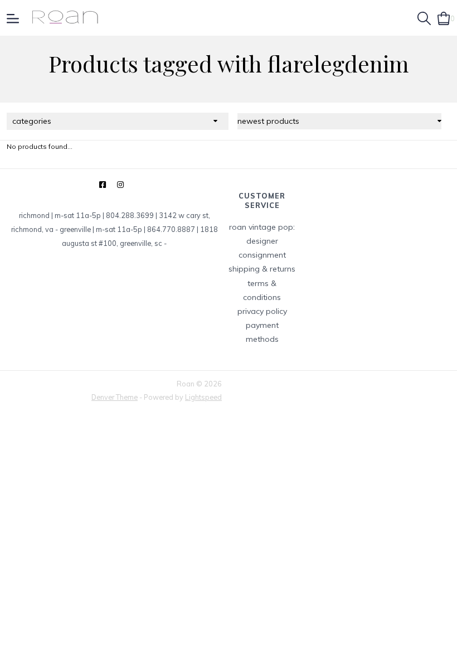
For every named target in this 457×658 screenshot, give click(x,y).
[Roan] (65, 18)
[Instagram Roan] (120, 185)
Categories (31, 121)
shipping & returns (262, 269)
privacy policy (262, 311)
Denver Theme (114, 397)
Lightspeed (203, 397)
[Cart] (443, 17)
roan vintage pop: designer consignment (262, 241)
